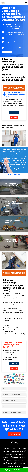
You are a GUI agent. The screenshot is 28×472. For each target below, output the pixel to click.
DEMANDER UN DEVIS (15, 434)
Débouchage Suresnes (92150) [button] (12, 394)
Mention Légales (22, 448)
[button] (26, 2)
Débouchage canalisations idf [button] (12, 406)
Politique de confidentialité (8, 450)
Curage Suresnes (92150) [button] (11, 400)
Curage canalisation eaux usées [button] (13, 412)
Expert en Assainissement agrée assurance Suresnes (13, 77)
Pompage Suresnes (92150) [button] (11, 388)
